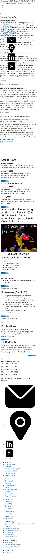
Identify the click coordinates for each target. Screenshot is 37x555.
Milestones (8, 467)
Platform (3, 81)
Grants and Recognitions (13, 469)
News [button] (5, 28)
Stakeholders (9, 535)
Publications (9, 518)
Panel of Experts (10, 473)
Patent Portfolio (10, 496)
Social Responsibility (12, 528)
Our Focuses (9, 532)
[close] (4, 19)
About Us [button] (6, 22)
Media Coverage (10, 516)
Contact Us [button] (7, 35)
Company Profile (10, 464)
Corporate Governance (13, 530)
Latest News (9, 514)
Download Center (11, 537)
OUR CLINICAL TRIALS (7, 142)
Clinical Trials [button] (7, 26)
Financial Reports (11, 542)
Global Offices (10, 475)
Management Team (11, 471)
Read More (5, 181)
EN (12, 72)
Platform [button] (6, 24)
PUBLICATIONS (5, 112)
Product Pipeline (10, 494)
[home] (3, 2)
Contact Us (9, 552)
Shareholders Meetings (12, 545)
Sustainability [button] (7, 30)
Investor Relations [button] (9, 32)
